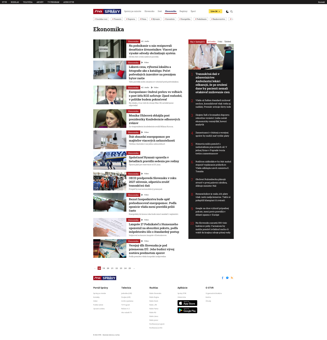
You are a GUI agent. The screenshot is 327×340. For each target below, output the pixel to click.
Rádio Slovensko (155, 293)
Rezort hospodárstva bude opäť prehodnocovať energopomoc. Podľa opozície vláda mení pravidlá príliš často (152, 204)
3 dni (220, 41)
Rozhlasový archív (155, 328)
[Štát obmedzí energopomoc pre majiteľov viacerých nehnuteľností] (109, 139)
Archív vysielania (127, 301)
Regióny (183, 11)
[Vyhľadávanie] (231, 11)
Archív (40, 2)
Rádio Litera (153, 316)
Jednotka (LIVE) (126, 293)
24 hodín (212, 41)
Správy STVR (182, 293)
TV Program (53, 2)
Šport (193, 11)
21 (112, 268)
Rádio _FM (153, 305)
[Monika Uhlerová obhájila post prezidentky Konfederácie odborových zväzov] (109, 118)
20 (108, 268)
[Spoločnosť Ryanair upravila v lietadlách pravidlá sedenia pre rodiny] (109, 160)
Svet (160, 11)
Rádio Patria (153, 309)
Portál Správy (100, 287)
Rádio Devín (153, 301)
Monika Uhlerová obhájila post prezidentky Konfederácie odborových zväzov (154, 119)
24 (125, 268)
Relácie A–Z (125, 309)
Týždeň (227, 41)
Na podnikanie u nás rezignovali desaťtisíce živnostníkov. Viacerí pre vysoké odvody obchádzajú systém (153, 49)
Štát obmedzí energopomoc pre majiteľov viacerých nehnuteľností (152, 138)
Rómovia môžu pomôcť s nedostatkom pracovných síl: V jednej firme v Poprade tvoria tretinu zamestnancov (211, 148)
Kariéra (208, 297)
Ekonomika (170, 11)
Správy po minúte (132, 11)
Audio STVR (68, 2)
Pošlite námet (98, 305)
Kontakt (321, 2)
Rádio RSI (152, 312)
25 (130, 268)
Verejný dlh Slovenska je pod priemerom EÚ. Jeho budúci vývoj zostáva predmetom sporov (151, 249)
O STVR (210, 287)
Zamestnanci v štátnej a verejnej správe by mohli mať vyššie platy (212, 134)
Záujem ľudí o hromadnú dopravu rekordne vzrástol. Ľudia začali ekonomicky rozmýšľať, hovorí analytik (212, 119)
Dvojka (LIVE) (125, 297)
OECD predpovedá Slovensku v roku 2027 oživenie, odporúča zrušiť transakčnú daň (152, 181)
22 (116, 268)
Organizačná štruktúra (214, 293)
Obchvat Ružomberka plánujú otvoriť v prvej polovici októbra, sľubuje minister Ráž (211, 182)
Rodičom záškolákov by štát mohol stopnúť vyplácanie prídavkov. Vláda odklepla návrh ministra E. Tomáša (213, 166)
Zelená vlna (182, 297)
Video (146, 62)
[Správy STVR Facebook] (222, 278)
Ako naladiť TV (126, 312)
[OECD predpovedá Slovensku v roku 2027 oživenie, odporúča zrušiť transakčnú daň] (109, 181)
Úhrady (208, 301)
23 (121, 268)
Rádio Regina (154, 297)
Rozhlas (15, 2)
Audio (146, 41)
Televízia (27, 2)
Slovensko (149, 11)
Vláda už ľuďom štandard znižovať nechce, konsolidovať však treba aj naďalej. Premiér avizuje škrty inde (213, 103)
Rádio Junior (153, 320)
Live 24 (214, 11)
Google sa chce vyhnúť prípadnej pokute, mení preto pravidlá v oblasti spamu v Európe (212, 211)
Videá (95, 301)
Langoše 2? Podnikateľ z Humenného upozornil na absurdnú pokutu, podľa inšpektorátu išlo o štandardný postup (154, 228)
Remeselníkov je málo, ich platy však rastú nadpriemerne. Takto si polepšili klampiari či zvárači (213, 197)
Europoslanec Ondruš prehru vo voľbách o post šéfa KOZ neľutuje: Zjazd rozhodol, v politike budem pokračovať (155, 95)
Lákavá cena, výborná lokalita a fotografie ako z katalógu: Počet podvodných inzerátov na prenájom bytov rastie (152, 72)
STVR (4, 2)
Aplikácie (182, 287)
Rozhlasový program (157, 324)
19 (103, 268)
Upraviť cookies (99, 309)
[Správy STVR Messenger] (227, 278)
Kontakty (96, 297)
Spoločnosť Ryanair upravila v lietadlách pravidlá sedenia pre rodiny (154, 159)
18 (99, 268)
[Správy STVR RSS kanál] (232, 278)
